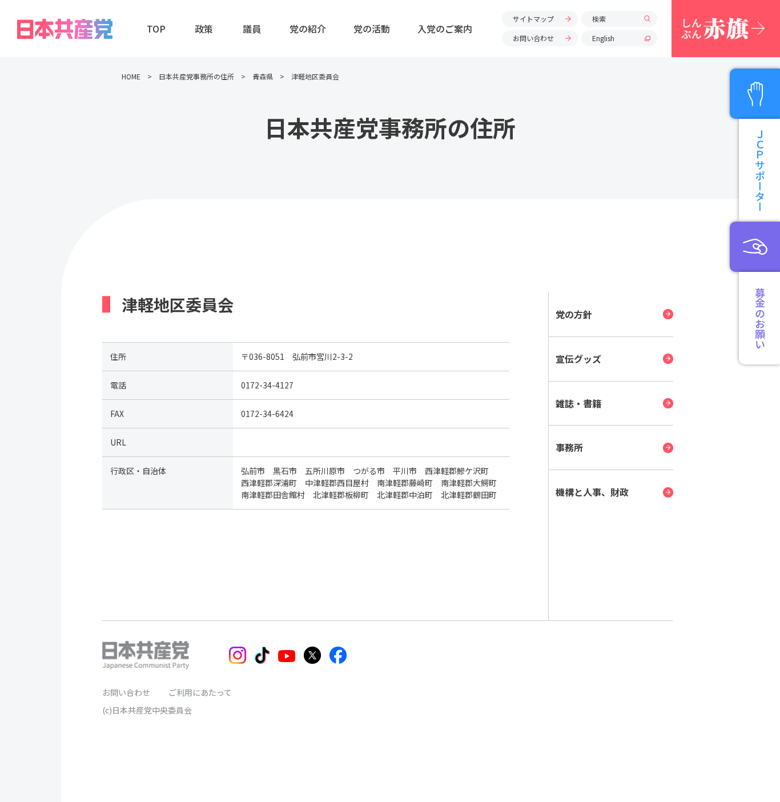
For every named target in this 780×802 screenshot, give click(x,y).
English (603, 38)
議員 (252, 28)
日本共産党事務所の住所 (196, 76)
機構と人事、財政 (592, 492)
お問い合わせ (533, 38)
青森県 (262, 76)
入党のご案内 (444, 28)
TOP (156, 28)
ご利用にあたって (200, 692)
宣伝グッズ (578, 359)
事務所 (569, 447)
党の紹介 (308, 28)
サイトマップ (533, 18)
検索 (599, 18)
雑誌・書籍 (578, 403)
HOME (131, 76)
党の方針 (574, 314)
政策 (204, 28)
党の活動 (371, 28)
